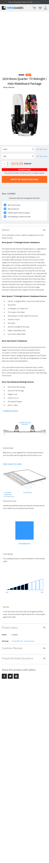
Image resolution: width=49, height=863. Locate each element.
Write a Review (8, 87)
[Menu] (4, 8)
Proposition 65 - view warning (23, 641)
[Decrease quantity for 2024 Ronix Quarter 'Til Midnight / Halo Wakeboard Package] (7, 164)
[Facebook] (4, 676)
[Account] (45, 8)
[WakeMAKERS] (15, 8)
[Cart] (34, 8)
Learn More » (36, 2)
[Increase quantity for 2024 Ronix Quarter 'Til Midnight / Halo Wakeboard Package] (7, 162)
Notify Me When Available (24, 179)
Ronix (21, 75)
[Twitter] (10, 676)
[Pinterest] (16, 676)
